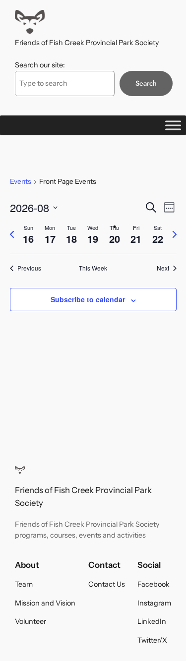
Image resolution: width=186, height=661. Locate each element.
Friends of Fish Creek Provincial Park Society (87, 42)
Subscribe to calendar (88, 299)
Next (163, 268)
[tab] (28, 234)
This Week (93, 268)
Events (20, 181)
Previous (29, 268)
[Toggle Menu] (173, 125)
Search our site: (40, 64)
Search (146, 83)
